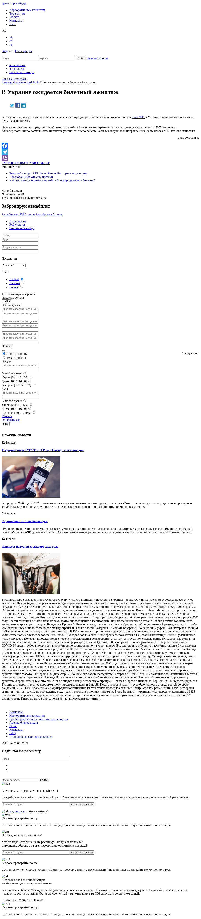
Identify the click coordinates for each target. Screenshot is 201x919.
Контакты (16, 20)
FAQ (12, 733)
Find (5, 423)
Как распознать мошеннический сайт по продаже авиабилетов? (52, 180)
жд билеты (16, 68)
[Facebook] (100, 146)
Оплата (14, 17)
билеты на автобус (21, 72)
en (10, 41)
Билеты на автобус (21, 228)
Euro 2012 (138, 117)
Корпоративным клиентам (27, 10)
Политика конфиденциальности (30, 736)
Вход (5, 51)
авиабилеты (17, 65)
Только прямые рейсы (20, 294)
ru (10, 44)
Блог (12, 24)
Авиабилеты (10, 214)
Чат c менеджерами (14, 79)
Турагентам (17, 13)
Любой (14, 279)
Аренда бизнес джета (23, 722)
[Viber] (100, 158)
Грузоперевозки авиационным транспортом (38, 719)
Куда (5, 388)
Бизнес (14, 287)
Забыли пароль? (97, 58)
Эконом (14, 283)
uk (11, 37)
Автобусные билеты (49, 214)
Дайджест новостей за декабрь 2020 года (30, 546)
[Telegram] (100, 152)
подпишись (16, 811)
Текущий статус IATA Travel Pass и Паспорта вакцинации (48, 173)
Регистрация (23, 51)
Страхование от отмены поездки (31, 176)
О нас (13, 726)
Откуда (6, 361)
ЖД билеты (27, 214)
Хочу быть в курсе (82, 804)
